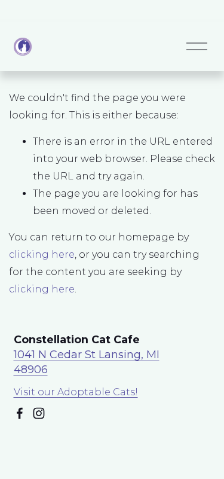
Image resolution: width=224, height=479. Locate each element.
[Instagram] (39, 413)
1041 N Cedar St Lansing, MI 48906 (86, 362)
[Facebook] (20, 413)
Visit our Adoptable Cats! (76, 392)
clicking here (42, 254)
